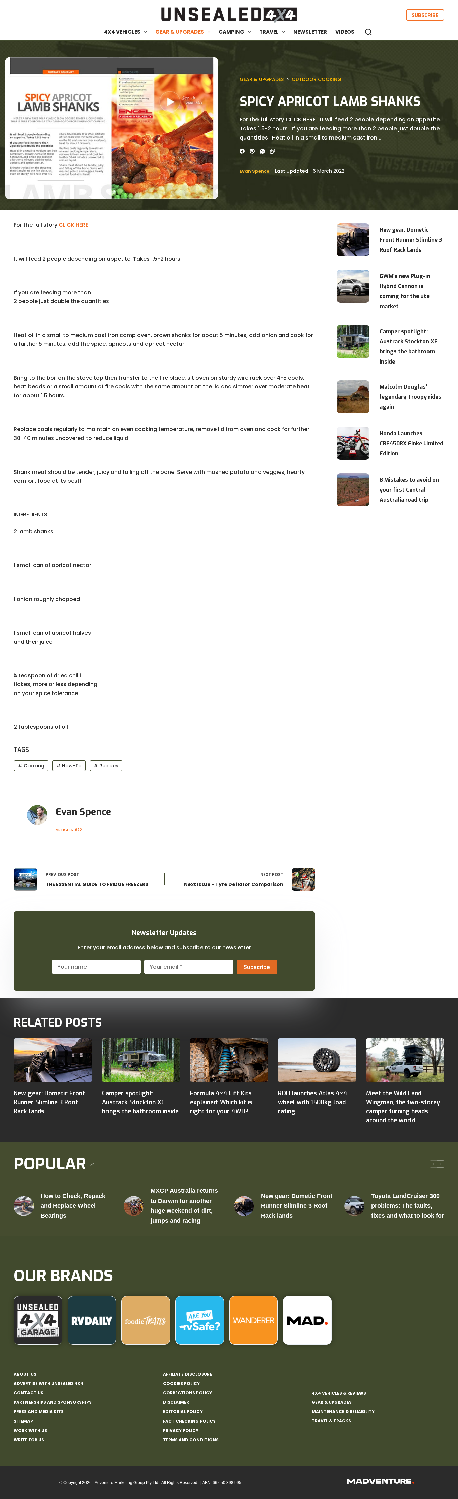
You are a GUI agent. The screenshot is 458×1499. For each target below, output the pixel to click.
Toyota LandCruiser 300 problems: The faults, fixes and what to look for (407, 1205)
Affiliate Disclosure (187, 1374)
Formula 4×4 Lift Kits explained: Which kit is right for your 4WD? (221, 1102)
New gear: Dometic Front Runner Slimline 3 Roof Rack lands (411, 240)
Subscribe (425, 15)
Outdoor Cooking (316, 79)
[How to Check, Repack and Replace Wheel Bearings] (24, 1206)
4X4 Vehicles (122, 31)
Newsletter (310, 31)
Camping (231, 31)
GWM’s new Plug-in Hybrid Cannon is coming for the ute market (405, 291)
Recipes (106, 765)
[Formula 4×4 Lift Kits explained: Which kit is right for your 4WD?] (229, 1060)
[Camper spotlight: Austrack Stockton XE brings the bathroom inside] (141, 1060)
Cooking (31, 765)
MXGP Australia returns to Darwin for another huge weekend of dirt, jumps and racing (184, 1205)
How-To (69, 765)
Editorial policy (183, 1411)
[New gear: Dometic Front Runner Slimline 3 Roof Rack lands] (53, 1060)
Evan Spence (254, 171)
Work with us (30, 1430)
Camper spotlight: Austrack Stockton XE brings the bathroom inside (409, 346)
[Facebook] (242, 151)
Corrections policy (187, 1393)
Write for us (29, 1440)
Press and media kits (39, 1411)
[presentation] (353, 239)
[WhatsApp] (262, 151)
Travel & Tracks (331, 1421)
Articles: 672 (69, 829)
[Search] (368, 32)
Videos (344, 31)
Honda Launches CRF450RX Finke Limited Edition (411, 443)
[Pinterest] (252, 151)
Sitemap (23, 1421)
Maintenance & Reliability (343, 1411)
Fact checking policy (189, 1421)
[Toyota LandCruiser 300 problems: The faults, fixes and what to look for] (354, 1206)
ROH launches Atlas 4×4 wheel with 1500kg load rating (312, 1102)
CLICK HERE (73, 225)
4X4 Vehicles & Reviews (339, 1393)
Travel (269, 31)
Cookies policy (181, 1383)
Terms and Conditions (191, 1440)
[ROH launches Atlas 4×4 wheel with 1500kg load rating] (317, 1060)
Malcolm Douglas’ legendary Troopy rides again (410, 396)
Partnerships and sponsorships (53, 1402)
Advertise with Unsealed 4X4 (48, 1383)
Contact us (28, 1393)
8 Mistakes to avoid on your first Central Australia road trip (409, 489)
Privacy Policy (180, 1430)
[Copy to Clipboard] (272, 151)
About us (25, 1374)
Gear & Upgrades (179, 31)
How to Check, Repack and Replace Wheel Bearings (73, 1205)
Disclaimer (176, 1402)
